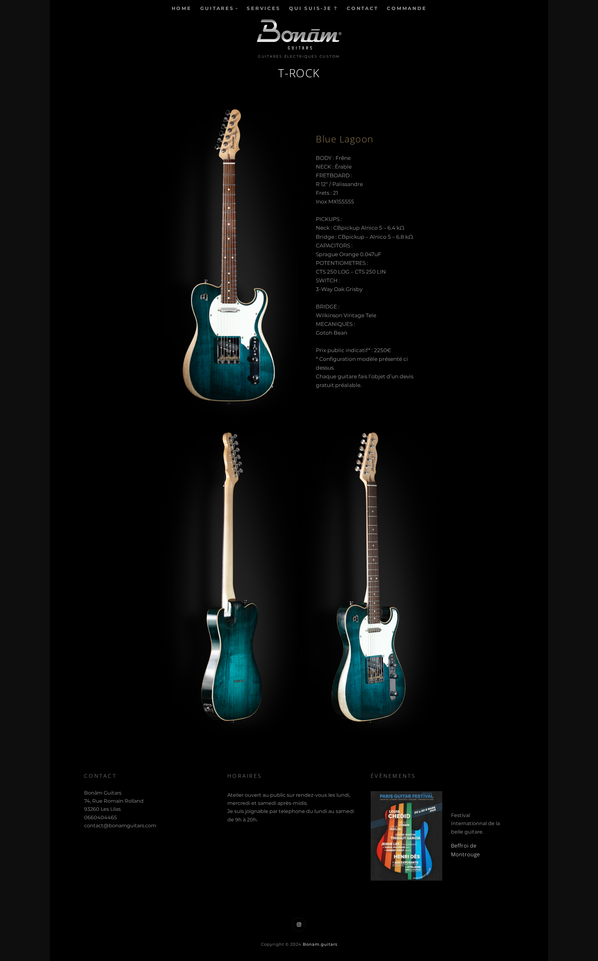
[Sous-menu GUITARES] (236, 8)
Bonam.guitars (320, 944)
